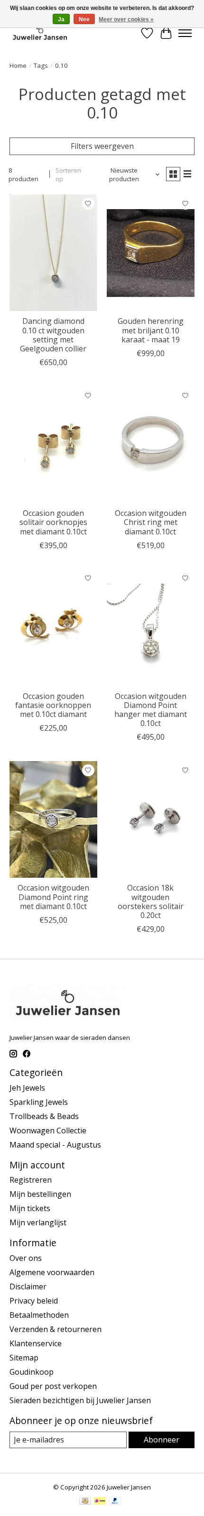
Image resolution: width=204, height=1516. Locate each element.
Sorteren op (68, 174)
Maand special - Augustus (55, 1144)
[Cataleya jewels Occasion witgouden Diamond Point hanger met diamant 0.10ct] (151, 628)
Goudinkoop (31, 1372)
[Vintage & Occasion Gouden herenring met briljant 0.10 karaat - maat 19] (151, 252)
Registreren (30, 1180)
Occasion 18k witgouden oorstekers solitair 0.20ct (151, 901)
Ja (61, 19)
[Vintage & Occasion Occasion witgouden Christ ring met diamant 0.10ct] (151, 444)
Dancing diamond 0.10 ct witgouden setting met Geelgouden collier (53, 335)
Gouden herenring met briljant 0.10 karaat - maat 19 (151, 330)
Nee (84, 19)
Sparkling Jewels (38, 1102)
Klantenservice (35, 1343)
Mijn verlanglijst (37, 1222)
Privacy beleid (33, 1300)
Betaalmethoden (39, 1315)
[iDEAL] (100, 1502)
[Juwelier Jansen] (39, 33)
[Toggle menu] (185, 33)
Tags (41, 65)
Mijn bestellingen (40, 1194)
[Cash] (85, 1502)
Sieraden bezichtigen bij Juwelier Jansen (80, 1400)
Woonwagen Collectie (47, 1130)
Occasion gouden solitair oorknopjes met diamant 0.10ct (53, 522)
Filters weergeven (102, 146)
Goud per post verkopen (53, 1386)
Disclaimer (27, 1286)
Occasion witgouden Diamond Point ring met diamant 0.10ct (53, 896)
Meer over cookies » (126, 19)
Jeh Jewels (27, 1088)
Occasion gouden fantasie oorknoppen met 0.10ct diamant (53, 705)
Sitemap (23, 1357)
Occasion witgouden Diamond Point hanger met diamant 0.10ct (150, 710)
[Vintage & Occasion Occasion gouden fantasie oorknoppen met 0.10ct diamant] (53, 628)
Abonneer (161, 1439)
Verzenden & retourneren (55, 1329)
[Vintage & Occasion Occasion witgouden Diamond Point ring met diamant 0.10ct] (53, 819)
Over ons (25, 1258)
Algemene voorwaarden (51, 1272)
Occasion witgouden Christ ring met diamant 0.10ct (150, 522)
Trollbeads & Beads (44, 1116)
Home (18, 65)
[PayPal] (115, 1502)
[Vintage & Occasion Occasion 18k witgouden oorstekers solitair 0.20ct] (151, 819)
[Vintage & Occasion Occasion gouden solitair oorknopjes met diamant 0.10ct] (53, 444)
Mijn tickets (29, 1208)
